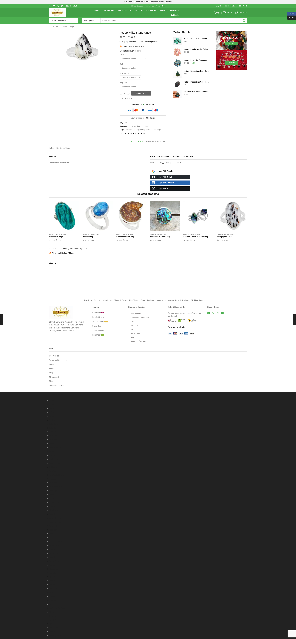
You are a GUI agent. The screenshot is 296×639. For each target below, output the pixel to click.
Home (55, 26)
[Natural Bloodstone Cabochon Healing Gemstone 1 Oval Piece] (177, 84)
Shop (133, 329)
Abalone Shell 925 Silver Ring (195, 237)
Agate (202, 300)
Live (96, 10)
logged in (164, 163)
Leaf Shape (54, 459)
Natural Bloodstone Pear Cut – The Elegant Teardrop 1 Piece (197, 71)
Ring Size (123, 83)
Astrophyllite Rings (132, 130)
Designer (52, 616)
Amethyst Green (55, 487)
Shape (51, 451)
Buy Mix (231, 43)
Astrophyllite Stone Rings (150, 130)
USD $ (290, 13)
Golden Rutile (173, 300)
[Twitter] (58, 6)
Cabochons (108, 10)
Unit (121, 64)
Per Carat (53, 432)
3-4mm (52, 412)
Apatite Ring (88, 237)
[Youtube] (54, 6)
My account (135, 333)
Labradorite (107, 300)
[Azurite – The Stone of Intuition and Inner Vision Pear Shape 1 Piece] (177, 94)
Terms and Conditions (140, 318)
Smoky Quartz (55, 518)
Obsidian (194, 300)
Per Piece (53, 440)
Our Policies (136, 314)
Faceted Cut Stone (56, 475)
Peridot (97, 300)
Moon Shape (54, 463)
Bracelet (52, 581)
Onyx (143, 300)
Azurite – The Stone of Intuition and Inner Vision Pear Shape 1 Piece (197, 91)
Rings (72, 26)
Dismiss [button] (168, 2)
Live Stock (53, 628)
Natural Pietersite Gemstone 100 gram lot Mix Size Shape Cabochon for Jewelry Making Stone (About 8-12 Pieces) (197, 60)
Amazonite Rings (56, 237)
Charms (52, 592)
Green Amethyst (55, 541)
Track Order (242, 6)
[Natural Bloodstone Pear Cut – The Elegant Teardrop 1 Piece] (177, 74)
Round (51, 416)
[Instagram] (62, 6)
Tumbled (175, 15)
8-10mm (52, 420)
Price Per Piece (55, 522)
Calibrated (151, 10)
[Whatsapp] (218, 313)
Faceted (138, 10)
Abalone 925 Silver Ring (160, 237)
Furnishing (53, 573)
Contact (134, 321)
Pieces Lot (53, 444)
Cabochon (53, 428)
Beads (162, 10)
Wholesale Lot (124, 10)
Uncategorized (55, 635)
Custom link (160, 6)
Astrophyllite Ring (224, 237)
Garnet (124, 300)
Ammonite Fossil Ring (125, 237)
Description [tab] (137, 142)
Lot (50, 604)
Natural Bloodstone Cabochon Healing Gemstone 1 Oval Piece (197, 82)
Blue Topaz (134, 300)
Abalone (185, 300)
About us (134, 325)
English (218, 6)
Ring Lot (140, 126)
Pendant (52, 600)
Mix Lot (52, 565)
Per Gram (53, 436)
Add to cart (142, 93)
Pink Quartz (54, 510)
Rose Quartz (54, 514)
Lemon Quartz (55, 502)
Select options (64, 216)
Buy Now (231, 63)
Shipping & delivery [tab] (155, 142)
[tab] (137, 142)
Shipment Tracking (138, 341)
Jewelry (173, 10)
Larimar (150, 300)
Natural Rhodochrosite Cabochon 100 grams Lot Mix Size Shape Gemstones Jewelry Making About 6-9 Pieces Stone (197, 49)
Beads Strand (54, 404)
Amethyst (88, 300)
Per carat (52, 479)
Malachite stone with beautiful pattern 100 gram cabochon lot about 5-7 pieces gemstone (197, 38)
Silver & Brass (54, 588)
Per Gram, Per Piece (57, 608)
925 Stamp (124, 73)
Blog (132, 337)
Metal (122, 55)
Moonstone (161, 300)
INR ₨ (290, 17)
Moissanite (53, 569)
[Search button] (244, 20)
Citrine (116, 300)
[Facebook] (50, 6)
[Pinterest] (213, 313)
